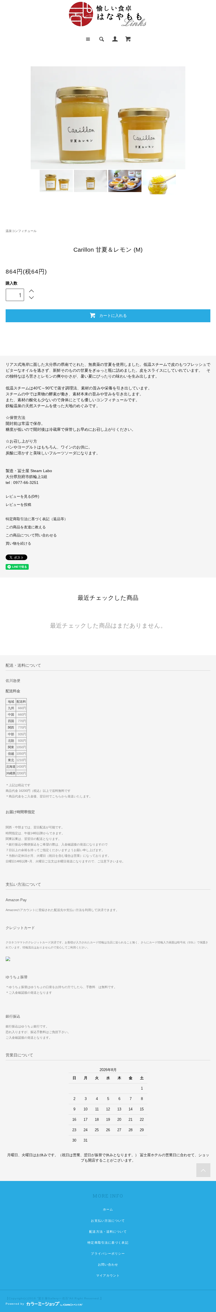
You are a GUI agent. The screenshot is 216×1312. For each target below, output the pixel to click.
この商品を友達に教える (26, 527)
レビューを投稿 (18, 505)
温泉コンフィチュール (21, 231)
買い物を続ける (18, 543)
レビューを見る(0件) (22, 497)
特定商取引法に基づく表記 (107, 1242)
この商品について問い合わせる (31, 535)
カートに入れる (113, 315)
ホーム (108, 1209)
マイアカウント (108, 1275)
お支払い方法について (108, 1220)
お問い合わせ (108, 1264)
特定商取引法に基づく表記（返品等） (37, 519)
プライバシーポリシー (108, 1253)
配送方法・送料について (108, 1231)
